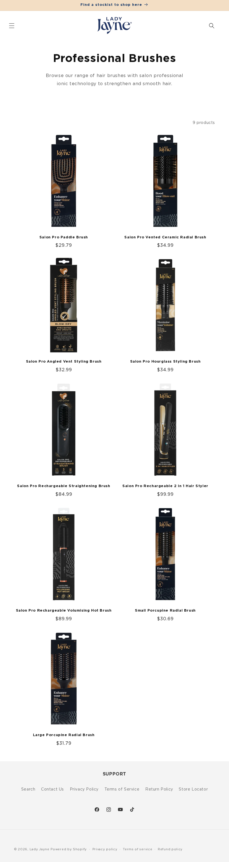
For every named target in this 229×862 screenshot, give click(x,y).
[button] (12, 26)
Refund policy (170, 849)
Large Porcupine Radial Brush (64, 735)
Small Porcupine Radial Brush (165, 610)
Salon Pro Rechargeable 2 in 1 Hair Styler (165, 486)
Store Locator (193, 789)
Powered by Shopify (69, 849)
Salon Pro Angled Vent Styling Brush (64, 361)
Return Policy (159, 789)
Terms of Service (122, 789)
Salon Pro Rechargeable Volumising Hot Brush (64, 610)
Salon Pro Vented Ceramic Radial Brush (165, 237)
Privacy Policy (84, 789)
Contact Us (52, 789)
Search (28, 789)
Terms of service (137, 849)
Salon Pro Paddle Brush (63, 237)
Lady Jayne (39, 849)
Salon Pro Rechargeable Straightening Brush (63, 486)
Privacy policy (105, 849)
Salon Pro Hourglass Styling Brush (165, 361)
